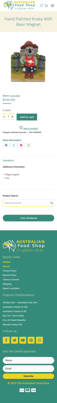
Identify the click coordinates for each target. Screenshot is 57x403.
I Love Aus (15, 95)
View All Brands (28, 218)
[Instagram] (39, 340)
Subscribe (28, 376)
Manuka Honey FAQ (12, 324)
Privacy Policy (9, 270)
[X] (13, 145)
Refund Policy (9, 275)
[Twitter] (14, 340)
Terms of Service (11, 279)
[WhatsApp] (28, 145)
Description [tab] (8, 160)
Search (51, 203)
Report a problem (11, 288)
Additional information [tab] (14, 167)
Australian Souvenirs (19, 132)
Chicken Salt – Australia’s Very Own (20, 302)
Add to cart (27, 117)
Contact (6, 262)
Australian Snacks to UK (14, 311)
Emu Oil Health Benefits (14, 320)
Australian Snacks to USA (15, 307)
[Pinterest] (21, 145)
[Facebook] (6, 145)
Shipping (7, 284)
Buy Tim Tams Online (13, 315)
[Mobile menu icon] (52, 5)
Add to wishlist (30, 128)
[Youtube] (22, 340)
